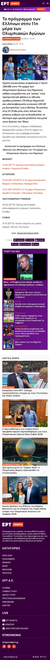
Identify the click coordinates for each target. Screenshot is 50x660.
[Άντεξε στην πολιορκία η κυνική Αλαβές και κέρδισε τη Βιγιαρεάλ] (8, 305)
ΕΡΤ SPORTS (11, 620)
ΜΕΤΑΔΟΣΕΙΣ (30, 9)
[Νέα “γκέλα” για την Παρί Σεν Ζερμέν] (8, 343)
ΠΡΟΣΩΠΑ (6, 573)
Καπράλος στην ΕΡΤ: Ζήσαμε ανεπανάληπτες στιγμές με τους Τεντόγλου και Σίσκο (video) (25, 393)
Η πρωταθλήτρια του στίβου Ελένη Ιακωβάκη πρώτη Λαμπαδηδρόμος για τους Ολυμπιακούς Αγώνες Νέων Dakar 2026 (24, 432)
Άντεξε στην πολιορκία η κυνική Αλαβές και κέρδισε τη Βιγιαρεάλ (30, 305)
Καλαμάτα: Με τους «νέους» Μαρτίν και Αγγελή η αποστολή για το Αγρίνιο (31, 294)
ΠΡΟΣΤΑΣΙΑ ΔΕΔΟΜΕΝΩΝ (13, 598)
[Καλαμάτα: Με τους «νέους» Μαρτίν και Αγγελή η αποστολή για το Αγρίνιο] (8, 293)
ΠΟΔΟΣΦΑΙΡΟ (10, 279)
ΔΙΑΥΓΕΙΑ (6, 605)
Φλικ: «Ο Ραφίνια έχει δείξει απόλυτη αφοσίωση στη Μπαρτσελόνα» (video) (23, 283)
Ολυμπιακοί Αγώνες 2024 (27, 233)
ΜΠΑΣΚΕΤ (6, 562)
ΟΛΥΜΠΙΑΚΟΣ (20, 313)
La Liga (18, 301)
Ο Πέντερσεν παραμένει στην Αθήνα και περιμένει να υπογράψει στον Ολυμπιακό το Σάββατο (29, 319)
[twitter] (14, 646)
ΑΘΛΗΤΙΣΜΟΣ (8, 387)
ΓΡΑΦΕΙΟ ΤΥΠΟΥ (9, 591)
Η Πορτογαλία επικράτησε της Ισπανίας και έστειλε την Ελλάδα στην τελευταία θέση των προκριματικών (30, 332)
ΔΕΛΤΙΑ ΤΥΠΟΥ (8, 595)
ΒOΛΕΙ (5, 566)
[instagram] (9, 646)
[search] (48, 3)
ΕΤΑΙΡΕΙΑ (6, 588)
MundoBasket (21, 326)
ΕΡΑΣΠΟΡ (18, 9)
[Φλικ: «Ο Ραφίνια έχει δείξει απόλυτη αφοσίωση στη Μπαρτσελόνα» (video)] (25, 267)
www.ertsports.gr (10, 657)
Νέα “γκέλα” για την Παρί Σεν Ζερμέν (28, 343)
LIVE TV (9, 9)
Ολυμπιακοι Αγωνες (11, 426)
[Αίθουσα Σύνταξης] (5, 49)
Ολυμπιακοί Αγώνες (11, 39)
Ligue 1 (18, 339)
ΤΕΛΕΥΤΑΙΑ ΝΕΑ (11, 251)
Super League (21, 290)
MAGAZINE (7, 569)
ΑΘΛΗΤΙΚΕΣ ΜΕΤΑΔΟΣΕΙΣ (17, 628)
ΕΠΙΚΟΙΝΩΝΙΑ (8, 602)
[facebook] (4, 646)
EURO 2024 (7, 555)
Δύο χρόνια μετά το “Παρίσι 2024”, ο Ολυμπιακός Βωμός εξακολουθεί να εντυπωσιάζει (21, 470)
